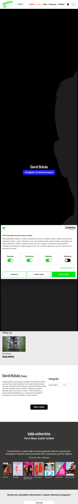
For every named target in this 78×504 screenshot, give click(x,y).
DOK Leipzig (37, 477)
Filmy (45, 4)
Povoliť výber (39, 274)
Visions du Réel (70, 477)
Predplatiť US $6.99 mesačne (39, 172)
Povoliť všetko (64, 274)
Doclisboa (16, 477)
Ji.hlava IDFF (58, 477)
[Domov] (8, 4)
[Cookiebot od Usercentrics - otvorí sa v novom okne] (67, 228)
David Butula (6, 353)
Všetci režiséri (39, 407)
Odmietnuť (14, 274)
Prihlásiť (61, 4)
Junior (38, 4)
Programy (52, 4)
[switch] (29, 260)
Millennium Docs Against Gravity (28, 478)
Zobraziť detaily (66, 268)
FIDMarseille (48, 477)
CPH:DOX (5, 477)
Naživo (32, 4)
